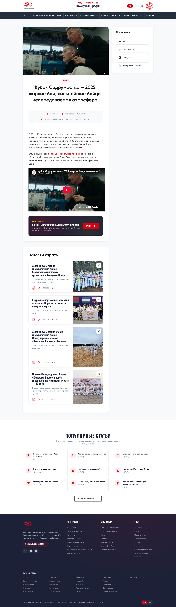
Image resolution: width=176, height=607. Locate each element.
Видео (115, 16)
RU (130, 6)
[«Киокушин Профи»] (28, 6)
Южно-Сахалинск (110, 591)
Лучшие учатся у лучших (43, 16)
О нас (23, 16)
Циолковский (108, 588)
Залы (59, 16)
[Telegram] (36, 551)
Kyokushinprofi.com (34, 602)
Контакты (150, 16)
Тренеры (71, 535)
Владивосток (28, 591)
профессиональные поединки (66, 153)
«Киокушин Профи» (88, 5)
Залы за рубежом (74, 531)
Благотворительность (143, 550)
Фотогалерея (140, 539)
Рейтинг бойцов (74, 553)
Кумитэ (104, 539)
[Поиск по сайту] (142, 6)
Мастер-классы (74, 539)
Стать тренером (141, 553)
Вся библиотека (87, 499)
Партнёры (138, 546)
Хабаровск (107, 584)
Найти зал (90, 226)
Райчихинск (80, 584)
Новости (105, 16)
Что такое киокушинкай (110, 528)
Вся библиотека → (108, 550)
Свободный (107, 577)
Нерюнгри (80, 577)
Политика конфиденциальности (85, 602)
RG (103, 602)
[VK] (25, 551)
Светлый (79, 591)
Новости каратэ (43, 255)
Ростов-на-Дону (82, 588)
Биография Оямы (108, 546)
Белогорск (27, 588)
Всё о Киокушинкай (89, 16)
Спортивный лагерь (75, 542)
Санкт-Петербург (30, 581)
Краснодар (53, 584)
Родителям (137, 16)
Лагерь (126, 16)
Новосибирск (81, 581)
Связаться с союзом (35, 544)
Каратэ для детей (74, 546)
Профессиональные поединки (79, 550)
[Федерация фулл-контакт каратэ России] (149, 6)
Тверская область (136, 577)
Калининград (54, 581)
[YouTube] (30, 551)
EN (136, 6)
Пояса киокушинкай (109, 531)
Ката (103, 535)
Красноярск (54, 588)
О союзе (138, 528)
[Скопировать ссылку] (98, 265)
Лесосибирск (54, 591)
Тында (105, 581)
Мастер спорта (107, 542)
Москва (25, 577)
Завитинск (53, 577)
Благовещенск (28, 584)
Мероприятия (71, 16)
